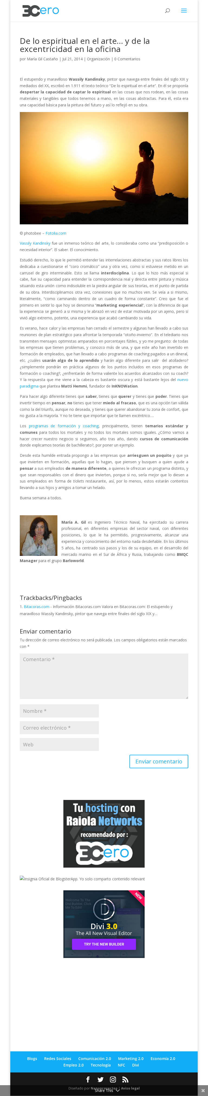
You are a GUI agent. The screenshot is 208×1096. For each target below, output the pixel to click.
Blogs (32, 1058)
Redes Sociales (57, 1058)
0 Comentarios (127, 58)
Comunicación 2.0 (94, 1058)
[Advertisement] (60, 1000)
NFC (121, 1065)
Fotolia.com (56, 233)
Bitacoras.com (36, 606)
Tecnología (101, 1065)
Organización (98, 58)
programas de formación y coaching (64, 425)
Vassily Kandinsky (35, 243)
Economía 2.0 (163, 1058)
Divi (135, 1065)
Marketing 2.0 (131, 1058)
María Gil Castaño (42, 58)
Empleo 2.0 (73, 1065)
